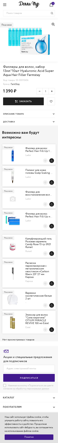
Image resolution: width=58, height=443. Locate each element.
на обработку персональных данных (31, 388)
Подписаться (29, 378)
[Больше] (52, 91)
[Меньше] (39, 91)
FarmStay (15, 84)
